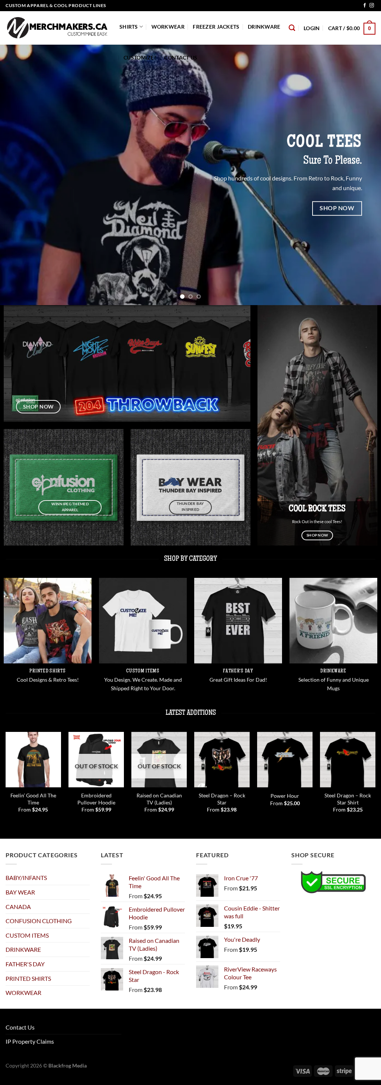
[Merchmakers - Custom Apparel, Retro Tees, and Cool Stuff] (57, 28)
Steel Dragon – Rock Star (222, 799)
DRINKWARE (264, 26)
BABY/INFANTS (26, 877)
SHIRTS (128, 26)
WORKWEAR (168, 26)
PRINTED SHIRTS (28, 978)
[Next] (364, 175)
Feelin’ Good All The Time (33, 799)
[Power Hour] (285, 759)
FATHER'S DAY (25, 963)
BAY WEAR (20, 892)
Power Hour (284, 796)
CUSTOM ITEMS (27, 935)
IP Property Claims (30, 1041)
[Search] (292, 28)
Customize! (140, 57)
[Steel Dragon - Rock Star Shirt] (347, 759)
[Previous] (17, 175)
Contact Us (180, 57)
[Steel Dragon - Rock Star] (222, 759)
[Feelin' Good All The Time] (33, 759)
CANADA (18, 906)
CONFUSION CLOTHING (39, 920)
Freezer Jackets (216, 26)
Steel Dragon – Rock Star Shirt (347, 799)
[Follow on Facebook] (364, 5)
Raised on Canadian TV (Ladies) (159, 799)
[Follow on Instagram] (371, 5)
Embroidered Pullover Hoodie (96, 799)
